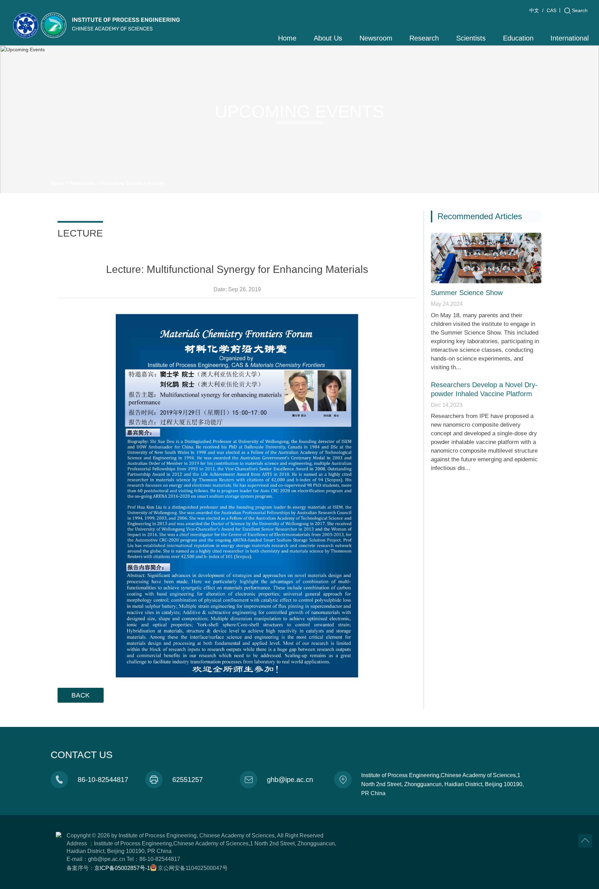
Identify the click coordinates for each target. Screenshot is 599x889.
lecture (156, 183)
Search (580, 10)
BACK (80, 695)
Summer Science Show (467, 292)
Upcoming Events (121, 183)
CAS (551, 10)
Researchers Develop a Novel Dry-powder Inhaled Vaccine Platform (484, 389)
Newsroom (82, 183)
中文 (534, 10)
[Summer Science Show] (486, 258)
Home (57, 183)
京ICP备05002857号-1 (122, 868)
